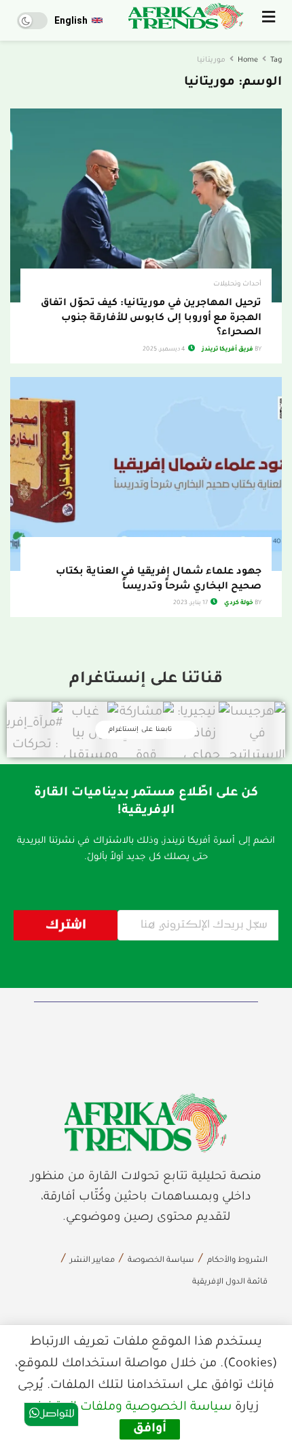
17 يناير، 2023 (191, 603)
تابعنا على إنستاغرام (142, 730)
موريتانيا (211, 60)
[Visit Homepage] (186, 16)
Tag (276, 60)
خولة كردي (238, 603)
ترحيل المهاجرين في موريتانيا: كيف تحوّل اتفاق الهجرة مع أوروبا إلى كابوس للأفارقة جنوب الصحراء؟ (151, 318)
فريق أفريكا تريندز (227, 349)
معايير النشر (92, 1260)
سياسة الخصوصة (161, 1260)
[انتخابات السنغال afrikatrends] (146, 1122)
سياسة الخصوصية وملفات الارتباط (134, 1407)
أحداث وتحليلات (237, 284)
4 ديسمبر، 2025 (165, 349)
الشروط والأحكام (237, 1260)
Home (248, 60)
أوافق (149, 1429)
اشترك (65, 925)
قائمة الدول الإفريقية (230, 1282)
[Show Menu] (268, 20)
